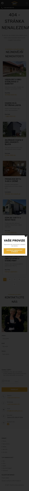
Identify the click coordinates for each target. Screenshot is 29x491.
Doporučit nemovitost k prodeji (15, 251)
